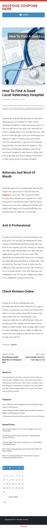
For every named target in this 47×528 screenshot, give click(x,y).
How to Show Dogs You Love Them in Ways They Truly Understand (21, 430)
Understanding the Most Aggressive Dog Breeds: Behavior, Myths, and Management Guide (23, 411)
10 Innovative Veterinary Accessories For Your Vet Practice (23, 416)
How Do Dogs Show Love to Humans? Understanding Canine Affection (21, 437)
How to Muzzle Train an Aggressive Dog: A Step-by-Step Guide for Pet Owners (22, 406)
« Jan (4, 502)
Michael (8, 99)
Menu (26, 15)
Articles (14, 344)
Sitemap (23, 526)
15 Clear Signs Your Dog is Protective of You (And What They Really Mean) (22, 443)
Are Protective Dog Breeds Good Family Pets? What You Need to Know (22, 450)
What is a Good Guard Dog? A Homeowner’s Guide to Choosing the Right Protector (21, 457)
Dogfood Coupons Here (20, 7)
